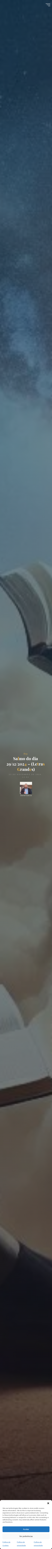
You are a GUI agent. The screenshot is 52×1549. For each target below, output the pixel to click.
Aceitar (26, 1529)
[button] (48, 1503)
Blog (25, 753)
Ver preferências (26, 1536)
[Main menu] (48, 5)
